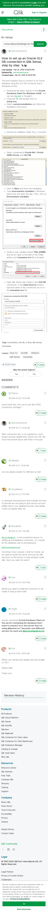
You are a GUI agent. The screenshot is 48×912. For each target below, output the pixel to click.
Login (34, 2)
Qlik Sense (15, 357)
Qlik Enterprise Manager (11, 745)
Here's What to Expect (28, 22)
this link (17, 96)
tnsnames (6, 346)
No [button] (34, 374)
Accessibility (6, 814)
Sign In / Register (39, 12)
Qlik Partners (6, 771)
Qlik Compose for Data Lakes (14, 737)
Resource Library (8, 767)
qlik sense (37, 342)
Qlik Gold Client (8, 753)
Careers (4, 822)
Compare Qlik (7, 779)
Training (4, 787)
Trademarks (6, 879)
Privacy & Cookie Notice (12, 875)
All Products (6, 713)
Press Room (6, 806)
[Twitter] (3, 849)
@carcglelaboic (8, 537)
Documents (7, 29)
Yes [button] (16, 374)
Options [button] (44, 29)
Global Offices (7, 829)
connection (12, 342)
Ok (24, 904)
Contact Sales (7, 833)
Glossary (5, 783)
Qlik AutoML (6, 725)
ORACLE (35, 353)
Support (4, 791)
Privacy (4, 818)
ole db (22, 342)
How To (13, 353)
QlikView (5, 729)
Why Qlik (5, 757)
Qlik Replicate (7, 733)
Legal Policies (7, 871)
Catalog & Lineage (9, 749)
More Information (24, 909)
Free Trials (5, 775)
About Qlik (5, 802)
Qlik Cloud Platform (9, 717)
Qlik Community (9, 843)
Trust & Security (8, 810)
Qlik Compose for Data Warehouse (16, 741)
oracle (29, 342)
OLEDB (24, 353)
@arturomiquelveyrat (11, 547)
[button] (45, 50)
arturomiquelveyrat (20, 72)
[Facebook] (14, 849)
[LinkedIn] (8, 849)
